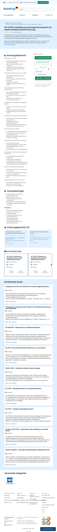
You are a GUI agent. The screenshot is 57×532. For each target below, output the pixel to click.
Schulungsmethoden (10, 500)
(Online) (40, 72)
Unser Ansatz (21, 495)
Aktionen (7, 498)
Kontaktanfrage (43, 2)
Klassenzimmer (42, 74)
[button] (51, 264)
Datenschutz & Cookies (28, 528)
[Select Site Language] (4, 2)
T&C (43, 512)
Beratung (22, 15)
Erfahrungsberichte (48, 505)
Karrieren (45, 507)
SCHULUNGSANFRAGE (43, 58)
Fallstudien (20, 498)
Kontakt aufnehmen (48, 529)
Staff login (28, 531)
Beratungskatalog (22, 502)
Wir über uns (49, 15)
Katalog (6, 495)
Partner (44, 500)
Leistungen (35, 15)
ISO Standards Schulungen (16, 23)
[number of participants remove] (37, 69)
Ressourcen (8, 502)
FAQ (43, 509)
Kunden (44, 502)
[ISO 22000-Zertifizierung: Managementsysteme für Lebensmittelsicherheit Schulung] (10, 8)
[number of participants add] (49, 69)
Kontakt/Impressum (48, 498)
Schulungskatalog (8, 15)
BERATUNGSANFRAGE (43, 62)
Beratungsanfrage (23, 500)
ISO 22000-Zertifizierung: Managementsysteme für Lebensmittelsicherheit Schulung (24, 24)
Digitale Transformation (34, 496)
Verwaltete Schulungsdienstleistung (37, 499)
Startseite (7, 23)
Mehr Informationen (9, 44)
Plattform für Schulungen (33, 503)
